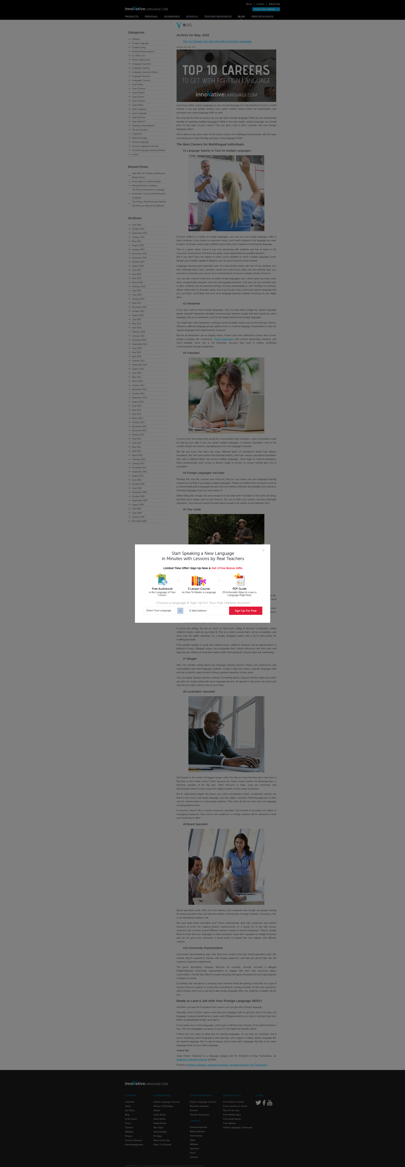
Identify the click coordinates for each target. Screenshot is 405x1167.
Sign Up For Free (246, 610)
